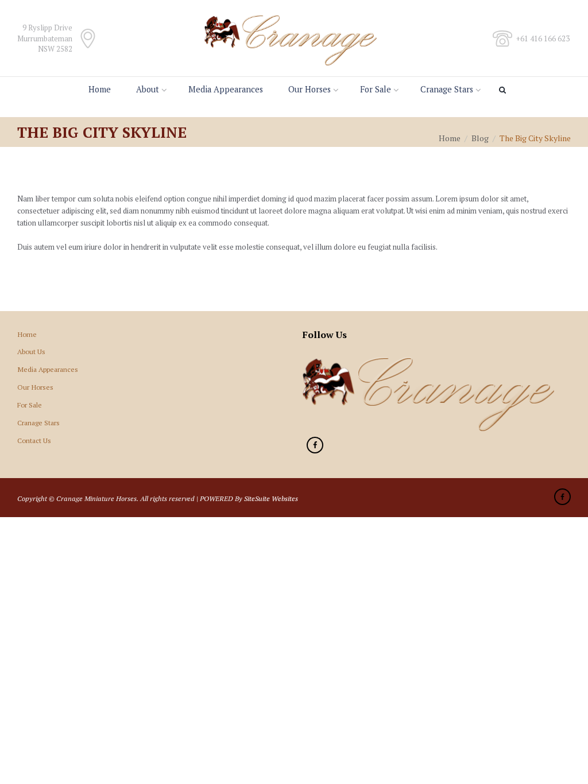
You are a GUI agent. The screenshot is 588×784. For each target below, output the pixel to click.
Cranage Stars (446, 89)
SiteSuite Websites (271, 498)
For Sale (375, 89)
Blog (480, 138)
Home (99, 89)
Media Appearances (225, 89)
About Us (31, 351)
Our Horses (309, 89)
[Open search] (504, 90)
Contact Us (34, 440)
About (147, 89)
